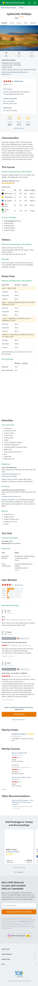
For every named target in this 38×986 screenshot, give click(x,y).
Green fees (7, 108)
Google (12, 656)
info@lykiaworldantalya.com (11, 474)
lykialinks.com (6, 74)
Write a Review (19, 714)
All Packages (18, 872)
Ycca (5, 84)
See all (3, 789)
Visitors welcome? (10, 98)
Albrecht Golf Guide (15, 2)
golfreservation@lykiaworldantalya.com (15, 72)
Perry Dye (22, 175)
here (18, 925)
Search (29, 3)
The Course (7, 89)
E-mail (17, 560)
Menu (35, 3)
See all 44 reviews (18, 720)
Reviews (18, 585)
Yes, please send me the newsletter (19, 912)
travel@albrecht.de (24, 921)
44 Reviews (18, 81)
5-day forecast (18, 128)
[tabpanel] (19, 848)
